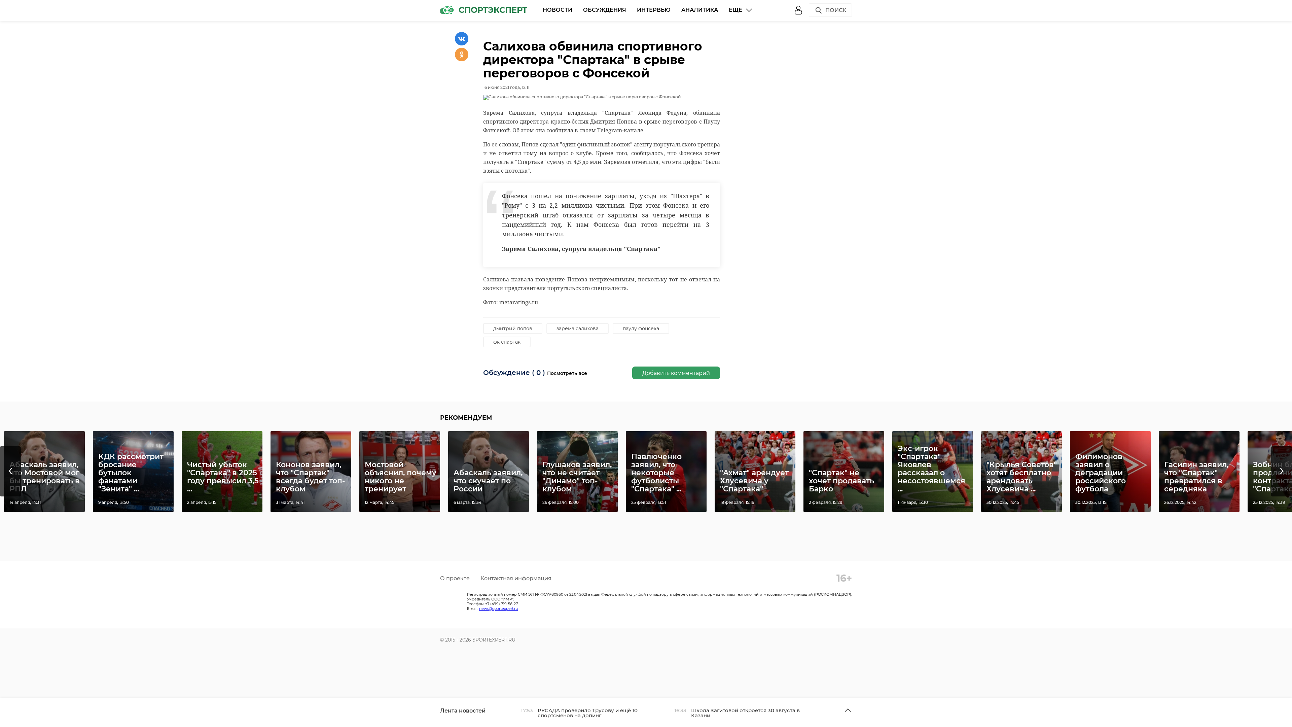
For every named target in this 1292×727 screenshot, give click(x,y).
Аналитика (699, 10)
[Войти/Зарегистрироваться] (798, 10)
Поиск (835, 10)
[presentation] (10, 471)
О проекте (455, 578)
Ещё (735, 10)
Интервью (654, 10)
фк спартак (507, 342)
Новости (557, 10)
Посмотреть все (567, 373)
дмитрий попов (512, 328)
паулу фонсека (641, 328)
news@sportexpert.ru (498, 608)
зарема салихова (578, 328)
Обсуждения (604, 10)
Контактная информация (515, 578)
